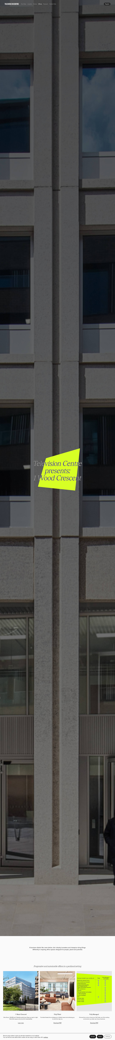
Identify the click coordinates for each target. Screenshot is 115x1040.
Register (107, 4)
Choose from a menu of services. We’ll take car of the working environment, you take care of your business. (94, 1018)
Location (29, 4)
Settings (107, 1036)
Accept (93, 1036)
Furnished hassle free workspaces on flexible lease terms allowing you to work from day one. (57, 1018)
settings (46, 1037)
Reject (100, 1036)
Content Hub (52, 4)
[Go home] (11, 4)
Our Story (23, 4)
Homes (35, 4)
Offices (40, 4)
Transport (45, 4)
